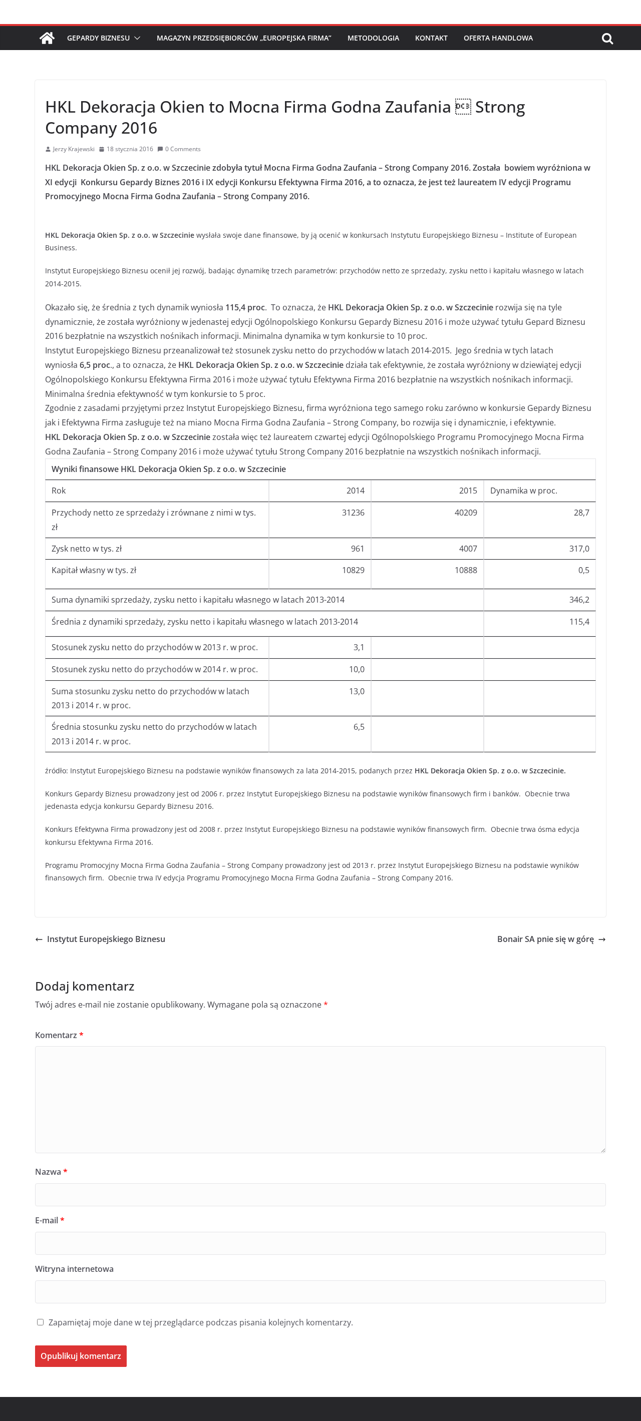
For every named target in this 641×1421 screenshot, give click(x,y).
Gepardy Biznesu (98, 38)
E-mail (50, 1220)
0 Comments (183, 149)
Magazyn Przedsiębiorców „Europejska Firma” (244, 38)
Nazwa (51, 1171)
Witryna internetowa (74, 1268)
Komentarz (59, 1035)
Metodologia (373, 38)
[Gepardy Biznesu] (47, 38)
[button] (135, 38)
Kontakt (431, 38)
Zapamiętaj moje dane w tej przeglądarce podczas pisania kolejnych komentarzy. (201, 1322)
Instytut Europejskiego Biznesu (106, 938)
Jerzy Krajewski (74, 149)
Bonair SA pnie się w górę (545, 938)
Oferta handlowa (498, 38)
